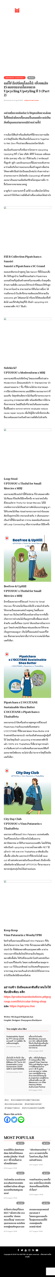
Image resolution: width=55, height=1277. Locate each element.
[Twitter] (14, 1119)
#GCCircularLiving (14, 1104)
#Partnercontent (33, 1104)
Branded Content (15, 78)
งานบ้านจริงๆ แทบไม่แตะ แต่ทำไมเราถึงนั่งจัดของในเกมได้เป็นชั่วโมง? (40, 1185)
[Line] (21, 1119)
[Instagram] (29, 1250)
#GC (7, 1100)
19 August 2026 (36, 1090)
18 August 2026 (11, 1168)
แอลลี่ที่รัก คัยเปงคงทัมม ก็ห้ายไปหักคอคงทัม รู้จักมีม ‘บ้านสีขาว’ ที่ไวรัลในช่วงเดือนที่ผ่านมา (14, 1156)
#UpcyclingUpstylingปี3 (33, 1108)
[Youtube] (26, 1250)
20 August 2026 (37, 1195)
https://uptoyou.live (22, 1006)
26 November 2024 (15, 1072)
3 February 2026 (14, 1047)
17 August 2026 (37, 1231)
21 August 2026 (37, 1165)
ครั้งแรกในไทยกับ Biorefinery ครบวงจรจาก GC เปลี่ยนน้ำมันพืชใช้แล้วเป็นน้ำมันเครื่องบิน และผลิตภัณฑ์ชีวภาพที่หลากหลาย (38, 1042)
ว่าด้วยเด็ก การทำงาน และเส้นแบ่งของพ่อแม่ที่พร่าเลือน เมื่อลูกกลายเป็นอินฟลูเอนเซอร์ (14, 1186)
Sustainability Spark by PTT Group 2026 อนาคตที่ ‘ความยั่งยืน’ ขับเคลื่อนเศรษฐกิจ (16, 1039)
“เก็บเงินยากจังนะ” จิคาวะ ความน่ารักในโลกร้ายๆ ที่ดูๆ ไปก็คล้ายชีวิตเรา (39, 1155)
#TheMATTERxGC (12, 1108)
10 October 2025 (36, 1051)
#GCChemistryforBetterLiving (25, 1100)
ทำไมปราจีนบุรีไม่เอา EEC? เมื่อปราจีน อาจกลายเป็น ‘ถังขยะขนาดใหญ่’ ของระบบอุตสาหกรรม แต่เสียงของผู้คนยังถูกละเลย (14, 1218)
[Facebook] (7, 1119)
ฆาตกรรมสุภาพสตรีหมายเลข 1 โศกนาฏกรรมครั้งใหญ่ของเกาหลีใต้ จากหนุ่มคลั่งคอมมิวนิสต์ (39, 1218)
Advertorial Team (31, 100)
